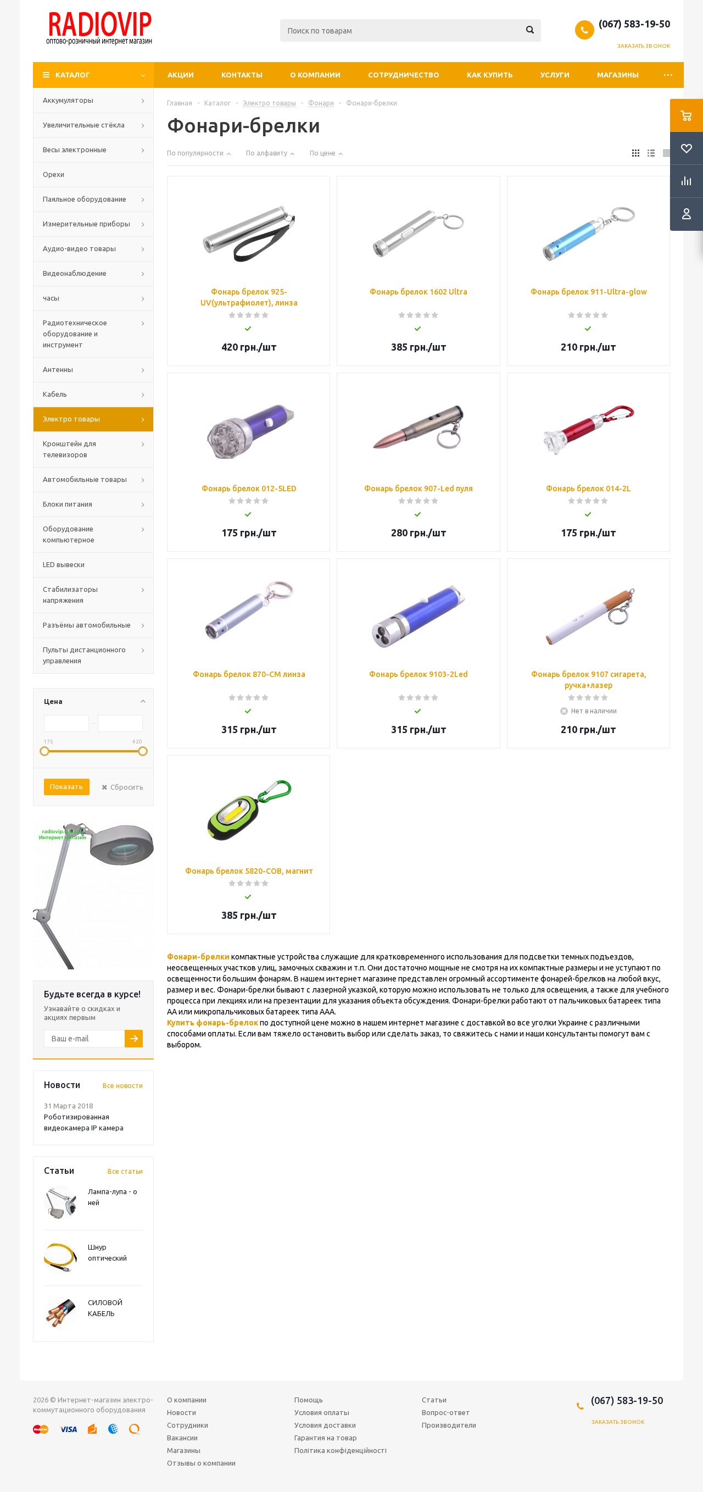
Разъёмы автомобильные (87, 625)
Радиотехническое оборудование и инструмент (75, 333)
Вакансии (182, 1437)
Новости (181, 1412)
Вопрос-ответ (446, 1412)
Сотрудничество (403, 75)
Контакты (242, 75)
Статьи (434, 1400)
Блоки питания (67, 504)
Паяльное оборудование (84, 199)
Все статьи (125, 1171)
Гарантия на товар (325, 1437)
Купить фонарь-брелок (212, 1022)
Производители (449, 1425)
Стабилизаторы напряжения (70, 594)
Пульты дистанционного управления (84, 655)
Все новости (123, 1085)
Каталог (72, 75)
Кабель (55, 394)
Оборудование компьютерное (68, 534)
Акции (181, 75)
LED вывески (64, 564)
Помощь (308, 1400)
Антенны (58, 369)
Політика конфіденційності (340, 1450)
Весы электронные (75, 149)
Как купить (490, 75)
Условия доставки (325, 1425)
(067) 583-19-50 (634, 24)
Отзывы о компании (201, 1463)
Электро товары (71, 419)
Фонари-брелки (198, 956)
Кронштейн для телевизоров (69, 449)
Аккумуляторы (68, 100)
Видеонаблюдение (75, 273)
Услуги (555, 75)
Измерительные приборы (86, 224)
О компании (315, 75)
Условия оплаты (321, 1412)
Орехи (53, 174)
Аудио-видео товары (79, 248)
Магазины (618, 75)
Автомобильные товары (85, 479)
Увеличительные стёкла (84, 125)
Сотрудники (187, 1425)
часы (51, 298)
